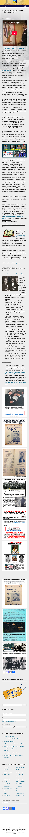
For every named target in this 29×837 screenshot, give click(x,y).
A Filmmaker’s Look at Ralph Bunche (12, 738)
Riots (17, 788)
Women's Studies (20, 795)
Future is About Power (9, 736)
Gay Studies (19, 776)
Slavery (5, 790)
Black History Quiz (20, 767)
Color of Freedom (8, 772)
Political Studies (20, 786)
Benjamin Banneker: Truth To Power (12, 753)
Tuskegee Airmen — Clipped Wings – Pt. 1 (14, 743)
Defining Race (7, 774)
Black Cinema (7, 767)
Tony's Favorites (20, 793)
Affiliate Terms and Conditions (19, 829)
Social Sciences (20, 790)
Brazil (17, 769)
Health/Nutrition (7, 779)
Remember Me (7, 724)
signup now (4, 721)
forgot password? (12, 721)
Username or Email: (7, 713)
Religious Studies (8, 788)
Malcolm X (6, 781)
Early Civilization (20, 774)
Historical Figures (20, 779)
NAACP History (19, 783)
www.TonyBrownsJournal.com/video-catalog (12, 273)
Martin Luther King (20, 781)
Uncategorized (7, 795)
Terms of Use (22, 828)
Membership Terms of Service (10, 828)
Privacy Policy (6, 829)
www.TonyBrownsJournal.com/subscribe (11, 263)
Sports (5, 793)
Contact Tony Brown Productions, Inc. (14, 830)
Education (6, 776)
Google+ (14, 835)
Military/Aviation (7, 783)
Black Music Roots (8, 769)
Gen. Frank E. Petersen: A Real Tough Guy (14, 746)
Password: (4, 717)
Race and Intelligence (9, 741)
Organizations (7, 786)
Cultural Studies (19, 772)
